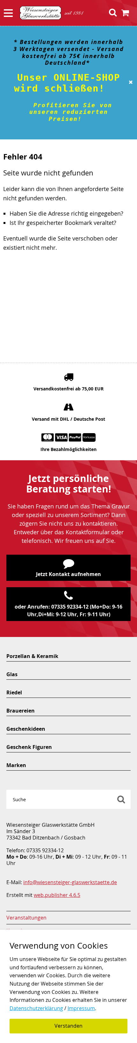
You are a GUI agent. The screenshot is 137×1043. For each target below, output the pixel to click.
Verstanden (68, 1025)
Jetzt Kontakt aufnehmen (68, 574)
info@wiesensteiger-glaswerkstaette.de (70, 882)
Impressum (81, 1008)
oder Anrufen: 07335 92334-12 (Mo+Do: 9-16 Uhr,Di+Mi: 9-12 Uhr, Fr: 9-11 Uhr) (68, 610)
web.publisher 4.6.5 (57, 895)
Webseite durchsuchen (121, 799)
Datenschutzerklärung (36, 1008)
